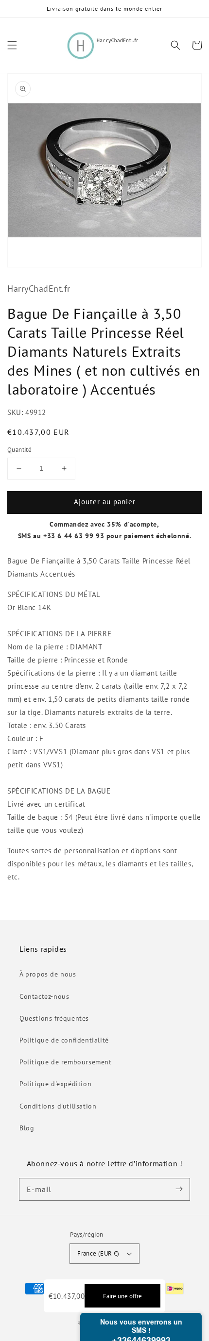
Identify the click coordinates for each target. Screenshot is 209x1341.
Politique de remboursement (65, 1062)
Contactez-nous (44, 996)
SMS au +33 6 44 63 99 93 (61, 535)
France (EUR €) (98, 1253)
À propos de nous (47, 974)
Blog (26, 1128)
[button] (12, 45)
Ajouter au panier (105, 501)
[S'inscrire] (179, 1189)
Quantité (19, 450)
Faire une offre (122, 1295)
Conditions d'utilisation (57, 1106)
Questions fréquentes (54, 1018)
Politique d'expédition (55, 1083)
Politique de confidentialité (64, 1040)
